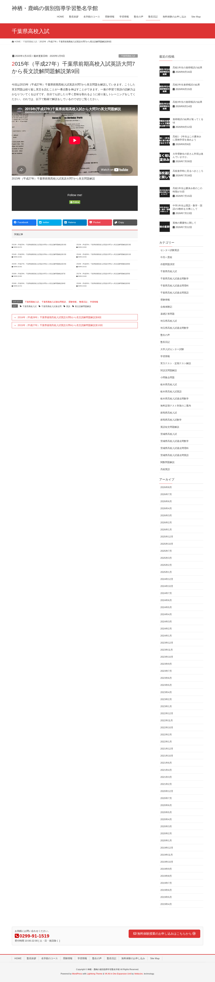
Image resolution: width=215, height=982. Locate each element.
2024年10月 (166, 586)
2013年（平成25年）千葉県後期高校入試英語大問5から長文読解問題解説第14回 (39, 244)
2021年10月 (166, 755)
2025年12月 (166, 536)
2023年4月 (166, 692)
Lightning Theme (94, 974)
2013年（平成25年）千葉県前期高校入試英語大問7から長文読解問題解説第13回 (103, 244)
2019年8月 (166, 876)
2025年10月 (166, 543)
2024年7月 (166, 593)
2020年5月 (166, 812)
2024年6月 (166, 600)
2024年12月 (166, 579)
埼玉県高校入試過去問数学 (174, 328)
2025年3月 (166, 558)
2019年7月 (166, 883)
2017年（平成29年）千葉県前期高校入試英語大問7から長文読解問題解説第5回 (103, 274)
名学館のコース (49, 958)
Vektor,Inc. (138, 974)
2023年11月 (166, 649)
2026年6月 (166, 501)
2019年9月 (166, 868)
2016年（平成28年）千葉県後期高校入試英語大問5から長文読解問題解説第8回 (103, 264)
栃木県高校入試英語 (171, 391)
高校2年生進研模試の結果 (186, 84)
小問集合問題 (167, 377)
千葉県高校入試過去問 (51, 306)
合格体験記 (166, 306)
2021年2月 (166, 784)
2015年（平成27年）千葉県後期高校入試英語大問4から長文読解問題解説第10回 (39, 264)
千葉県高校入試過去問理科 (174, 285)
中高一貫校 (166, 257)
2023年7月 (166, 671)
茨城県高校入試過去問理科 (174, 448)
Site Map (155, 958)
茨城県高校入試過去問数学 (174, 441)
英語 (68, 306)
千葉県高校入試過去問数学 (174, 278)
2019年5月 (166, 897)
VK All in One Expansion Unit (118, 974)
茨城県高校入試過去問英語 (174, 455)
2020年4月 (166, 819)
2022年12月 (166, 713)
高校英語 (165, 469)
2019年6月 (166, 890)
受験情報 (73, 302)
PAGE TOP (206, 950)
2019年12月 (166, 847)
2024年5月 (166, 607)
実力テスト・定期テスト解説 (175, 363)
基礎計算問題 (167, 313)
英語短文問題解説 (169, 427)
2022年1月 (166, 741)
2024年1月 (166, 635)
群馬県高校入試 (168, 412)
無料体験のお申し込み (133, 958)
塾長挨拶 (31, 958)
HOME (18, 958)
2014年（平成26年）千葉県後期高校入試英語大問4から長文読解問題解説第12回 (39, 254)
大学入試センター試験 (172, 349)
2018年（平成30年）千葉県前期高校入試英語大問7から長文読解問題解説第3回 (103, 283)
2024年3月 (166, 621)
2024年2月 (166, 628)
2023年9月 (166, 664)
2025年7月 (166, 551)
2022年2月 (166, 734)
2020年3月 (166, 826)
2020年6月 (166, 805)
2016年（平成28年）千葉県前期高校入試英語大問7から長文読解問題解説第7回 (38, 274)
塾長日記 (83, 302)
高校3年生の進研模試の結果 (187, 102)
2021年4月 (166, 770)
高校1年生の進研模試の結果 (187, 67)
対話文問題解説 (168, 370)
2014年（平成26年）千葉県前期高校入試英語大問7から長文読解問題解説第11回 (103, 254)
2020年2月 (166, 833)
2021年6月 (166, 762)
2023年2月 (166, 699)
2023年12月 (166, 642)
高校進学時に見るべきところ (188, 171)
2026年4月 (166, 508)
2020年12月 (166, 791)
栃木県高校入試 (168, 384)
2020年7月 (166, 798)
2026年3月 (166, 515)
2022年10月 (166, 727)
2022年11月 (166, 720)
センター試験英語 (169, 250)
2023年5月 (166, 685)
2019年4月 (166, 904)
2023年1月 (166, 706)
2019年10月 (166, 861)
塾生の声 (165, 335)
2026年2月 (166, 522)
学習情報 (94, 302)
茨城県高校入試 (168, 434)
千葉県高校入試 (128, 56)
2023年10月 (166, 656)
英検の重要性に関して (184, 222)
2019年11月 (166, 854)
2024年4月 (166, 614)
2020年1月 (166, 840)
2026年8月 (166, 487)
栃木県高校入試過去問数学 (174, 398)
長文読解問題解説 (83, 306)
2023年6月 (166, 678)
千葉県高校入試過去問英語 (54, 302)
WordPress (77, 974)
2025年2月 (166, 565)
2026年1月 (166, 529)
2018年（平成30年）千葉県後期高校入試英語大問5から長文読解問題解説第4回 (38, 283)
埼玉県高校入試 (168, 320)
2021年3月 (166, 777)
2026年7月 (166, 494)
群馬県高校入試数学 (171, 419)
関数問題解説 (167, 462)
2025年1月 (166, 572)
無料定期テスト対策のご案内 (175, 405)
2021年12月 (166, 748)
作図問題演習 (167, 264)
